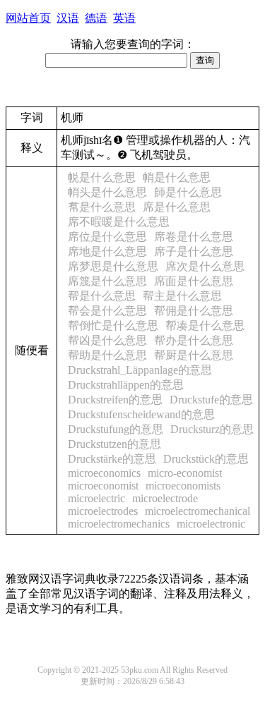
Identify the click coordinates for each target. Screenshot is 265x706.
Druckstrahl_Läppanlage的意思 (140, 370)
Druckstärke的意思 (112, 459)
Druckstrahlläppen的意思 (126, 385)
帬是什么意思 (102, 207)
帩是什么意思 (177, 177)
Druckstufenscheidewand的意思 (141, 414)
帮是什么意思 (102, 296)
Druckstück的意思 (206, 459)
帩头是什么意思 (107, 192)
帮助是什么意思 (107, 355)
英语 (124, 18)
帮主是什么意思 (182, 296)
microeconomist (103, 486)
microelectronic (211, 524)
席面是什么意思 (193, 281)
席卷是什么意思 (193, 237)
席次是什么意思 (205, 266)
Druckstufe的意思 (211, 400)
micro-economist (185, 473)
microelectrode (165, 498)
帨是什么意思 (102, 177)
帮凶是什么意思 (107, 340)
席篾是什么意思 (107, 281)
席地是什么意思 (107, 251)
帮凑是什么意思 (205, 325)
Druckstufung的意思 (115, 429)
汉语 (68, 18)
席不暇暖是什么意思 (119, 222)
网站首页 (28, 18)
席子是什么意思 (193, 251)
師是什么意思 (188, 192)
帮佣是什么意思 (193, 311)
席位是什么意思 (107, 237)
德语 (96, 18)
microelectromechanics (119, 524)
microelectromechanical (197, 511)
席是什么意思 (177, 207)
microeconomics (104, 473)
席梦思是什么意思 (113, 266)
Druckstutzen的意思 (114, 444)
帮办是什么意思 (193, 340)
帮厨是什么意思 (193, 355)
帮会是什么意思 (107, 311)
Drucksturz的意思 (212, 429)
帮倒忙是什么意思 (113, 325)
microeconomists (183, 486)
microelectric (96, 498)
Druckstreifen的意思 (115, 400)
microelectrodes (103, 511)
